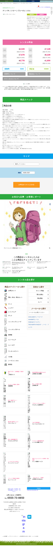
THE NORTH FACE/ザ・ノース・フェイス (38, 326)
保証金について (34, 74)
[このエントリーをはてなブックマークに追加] (29, 516)
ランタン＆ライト (13, 351)
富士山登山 (40, 294)
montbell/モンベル (33, 319)
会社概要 (5, 536)
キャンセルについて (11, 79)
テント (10, 304)
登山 (1, 3)
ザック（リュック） (8, 3)
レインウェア (12, 312)
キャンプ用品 (40, 290)
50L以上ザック (16, 3)
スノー (40, 302)
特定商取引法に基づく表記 (25, 536)
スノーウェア (12, 339)
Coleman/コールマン (34, 322)
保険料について (9, 74)
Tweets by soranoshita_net (32, 490)
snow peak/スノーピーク (35, 317)
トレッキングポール (14, 329)
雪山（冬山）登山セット (15, 297)
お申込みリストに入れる (26, 184)
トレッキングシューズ (14, 321)
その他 (10, 356)
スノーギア (11, 345)
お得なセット (12, 290)
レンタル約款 (35, 536)
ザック (10, 315)
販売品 (10, 364)
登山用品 (40, 298)
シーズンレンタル (13, 360)
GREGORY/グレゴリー (9, 8)
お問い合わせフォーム (15, 511)
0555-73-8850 (15, 497)
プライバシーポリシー (13, 536)
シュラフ (10, 308)
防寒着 (10, 335)
